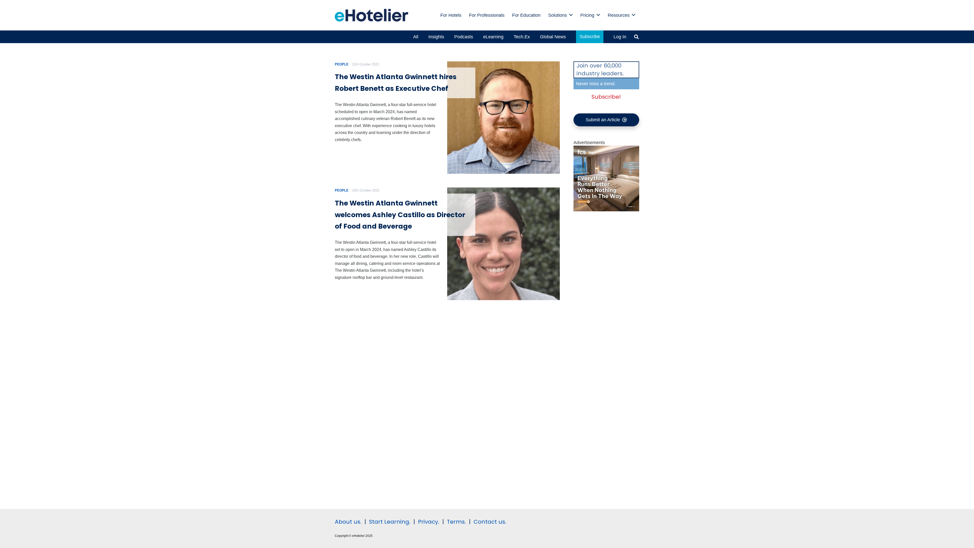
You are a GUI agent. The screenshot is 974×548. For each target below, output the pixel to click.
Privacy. (428, 522)
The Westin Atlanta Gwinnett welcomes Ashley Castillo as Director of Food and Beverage (400, 214)
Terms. (456, 522)
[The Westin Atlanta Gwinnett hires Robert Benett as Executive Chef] (503, 117)
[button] (571, 15)
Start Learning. (389, 522)
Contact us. (490, 522)
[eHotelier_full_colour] (371, 15)
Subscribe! (606, 97)
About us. (348, 522)
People (342, 64)
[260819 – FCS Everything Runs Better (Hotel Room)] (606, 209)
